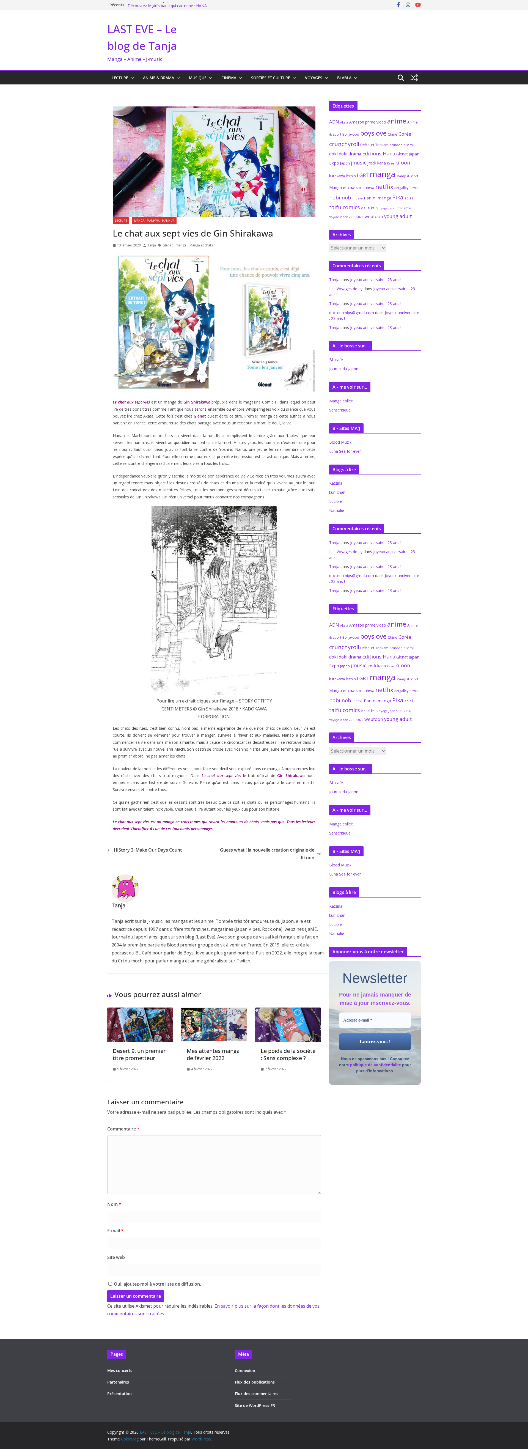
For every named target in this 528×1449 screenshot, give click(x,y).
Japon (345, 163)
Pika (397, 197)
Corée (404, 134)
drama (354, 154)
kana (381, 163)
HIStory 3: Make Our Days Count (148, 850)
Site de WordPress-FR (255, 1405)
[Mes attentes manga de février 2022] (214, 1011)
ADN (334, 122)
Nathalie (336, 510)
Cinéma (228, 77)
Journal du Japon (343, 368)
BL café (336, 359)
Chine (392, 134)
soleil (409, 198)
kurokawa (337, 176)
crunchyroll (344, 144)
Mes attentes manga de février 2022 (213, 1054)
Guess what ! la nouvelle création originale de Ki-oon (267, 854)
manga (181, 245)
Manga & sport (407, 176)
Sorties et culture (270, 77)
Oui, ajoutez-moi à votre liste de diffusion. (157, 1284)
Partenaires (118, 1382)
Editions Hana (378, 153)
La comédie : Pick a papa (150, 4)
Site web (116, 1257)
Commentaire (123, 1129)
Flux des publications (255, 1382)
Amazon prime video (367, 122)
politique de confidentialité (375, 1065)
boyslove (373, 133)
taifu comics (344, 207)
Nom (114, 1204)
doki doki (338, 154)
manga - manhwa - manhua (154, 221)
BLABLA (344, 77)
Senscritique (340, 410)
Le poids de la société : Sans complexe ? (288, 1054)
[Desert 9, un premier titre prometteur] (140, 1011)
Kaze (390, 163)
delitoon (395, 145)
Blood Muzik (340, 442)
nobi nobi (341, 197)
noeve (358, 198)
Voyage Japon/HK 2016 (393, 208)
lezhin (351, 176)
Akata (344, 122)
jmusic (358, 162)
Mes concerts (119, 1370)
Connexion (245, 1370)
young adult (398, 216)
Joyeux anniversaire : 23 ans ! (375, 279)
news (413, 187)
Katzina (335, 483)
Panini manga (377, 198)
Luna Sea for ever (345, 451)
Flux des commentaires (256, 1393)
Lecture (120, 77)
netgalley (401, 187)
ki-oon (402, 162)
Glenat (168, 245)
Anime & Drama (158, 77)
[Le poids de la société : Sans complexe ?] (288, 1011)
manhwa (366, 187)
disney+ (409, 145)
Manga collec (341, 401)
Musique (198, 77)
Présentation (119, 1393)
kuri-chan (337, 492)
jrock (371, 163)
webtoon (373, 216)
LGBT (363, 175)
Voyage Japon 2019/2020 (346, 217)
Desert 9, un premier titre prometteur (139, 1054)
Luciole (335, 501)
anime (396, 120)
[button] (131, 78)
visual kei (368, 208)
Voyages (313, 77)
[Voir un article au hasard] (414, 77)
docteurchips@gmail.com (351, 312)
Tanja (151, 245)
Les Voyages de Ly (345, 288)
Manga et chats (201, 245)
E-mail (115, 1231)
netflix (384, 187)
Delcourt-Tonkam (374, 144)
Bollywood (350, 134)
